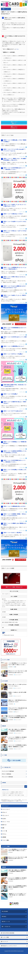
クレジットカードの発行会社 (8, 771)
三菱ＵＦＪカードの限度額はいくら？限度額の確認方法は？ (14, 442)
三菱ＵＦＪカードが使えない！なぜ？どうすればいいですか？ (14, 231)
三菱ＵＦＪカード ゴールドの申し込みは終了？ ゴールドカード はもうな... (15, 150)
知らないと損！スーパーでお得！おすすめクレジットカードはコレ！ (17, 685)
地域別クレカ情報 (14, 792)
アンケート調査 (5, 840)
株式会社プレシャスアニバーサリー (9, 945)
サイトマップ (5, 941)
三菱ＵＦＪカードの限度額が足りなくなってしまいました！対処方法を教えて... (14, 268)
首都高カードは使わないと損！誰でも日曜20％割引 (17, 693)
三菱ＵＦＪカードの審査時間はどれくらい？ (13, 346)
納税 (15, 666)
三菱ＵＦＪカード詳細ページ (14, 122)
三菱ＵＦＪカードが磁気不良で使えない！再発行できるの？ (14, 402)
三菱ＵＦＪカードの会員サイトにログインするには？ (14, 222)
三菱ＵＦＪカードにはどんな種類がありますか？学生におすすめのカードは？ (14, 287)
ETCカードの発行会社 (6, 774)
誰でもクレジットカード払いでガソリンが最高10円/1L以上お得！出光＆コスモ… (17, 671)
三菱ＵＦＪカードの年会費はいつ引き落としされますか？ (14, 470)
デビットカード (6, 793)
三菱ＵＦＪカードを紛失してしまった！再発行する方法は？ (14, 296)
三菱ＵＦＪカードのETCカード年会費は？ (13, 353)
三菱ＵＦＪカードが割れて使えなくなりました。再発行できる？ (14, 277)
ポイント (21, 793)
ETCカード (16, 711)
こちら (17, 49)
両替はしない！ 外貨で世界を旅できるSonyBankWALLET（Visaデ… (17, 701)
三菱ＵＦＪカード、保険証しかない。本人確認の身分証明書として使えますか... (14, 159)
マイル (16, 793)
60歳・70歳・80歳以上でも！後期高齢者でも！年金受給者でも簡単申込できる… (17, 730)
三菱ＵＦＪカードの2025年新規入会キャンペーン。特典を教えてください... (14, 168)
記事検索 (4, 837)
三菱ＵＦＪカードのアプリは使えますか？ (13, 411)
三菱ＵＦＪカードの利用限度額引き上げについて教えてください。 (14, 328)
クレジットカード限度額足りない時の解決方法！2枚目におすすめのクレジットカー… (17, 738)
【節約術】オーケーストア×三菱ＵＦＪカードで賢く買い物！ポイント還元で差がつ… (17, 894)
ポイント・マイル (6, 821)
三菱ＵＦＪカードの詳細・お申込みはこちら (14, 587)
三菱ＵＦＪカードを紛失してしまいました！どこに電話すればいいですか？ (14, 205)
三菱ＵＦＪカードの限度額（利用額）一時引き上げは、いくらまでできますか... (14, 514)
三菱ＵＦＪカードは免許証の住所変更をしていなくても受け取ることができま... (14, 451)
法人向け (12, 793)
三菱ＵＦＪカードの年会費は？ (10, 394)
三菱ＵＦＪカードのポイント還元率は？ (12, 532)
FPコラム (4, 834)
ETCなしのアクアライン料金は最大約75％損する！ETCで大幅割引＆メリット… (17, 709)
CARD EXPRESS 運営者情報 (8, 933)
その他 (22, 795)
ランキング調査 (5, 937)
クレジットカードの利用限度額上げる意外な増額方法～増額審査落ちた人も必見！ (17, 746)
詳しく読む (23, 147)
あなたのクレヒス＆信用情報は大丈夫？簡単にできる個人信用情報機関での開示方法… (17, 716)
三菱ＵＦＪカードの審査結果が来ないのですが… (14, 506)
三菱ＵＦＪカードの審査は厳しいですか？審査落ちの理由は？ (14, 140)
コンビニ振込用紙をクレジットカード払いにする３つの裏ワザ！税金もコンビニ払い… (17, 664)
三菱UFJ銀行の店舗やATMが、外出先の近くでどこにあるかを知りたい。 (14, 385)
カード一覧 (14, 795)
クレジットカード (18, 674)
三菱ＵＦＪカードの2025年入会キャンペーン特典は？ (15, 337)
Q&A (19, 795)
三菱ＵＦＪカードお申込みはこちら (14, 127)
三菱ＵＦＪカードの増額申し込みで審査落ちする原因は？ (14, 524)
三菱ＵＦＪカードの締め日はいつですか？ (13, 213)
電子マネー (5, 795)
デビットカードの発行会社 (7, 776)
